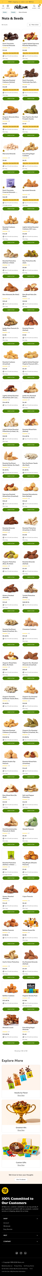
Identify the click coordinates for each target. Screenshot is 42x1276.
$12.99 (25, 87)
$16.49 (5, 501)
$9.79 (24, 160)
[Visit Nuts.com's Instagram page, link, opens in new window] (21, 1253)
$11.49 (25, 568)
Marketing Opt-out (7, 1266)
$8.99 (24, 935)
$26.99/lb (26, 602)
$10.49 (5, 301)
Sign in (8, 8)
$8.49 (24, 836)
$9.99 (24, 267)
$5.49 (24, 369)
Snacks (13, 12)
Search (34, 8)
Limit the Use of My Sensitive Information (13, 1271)
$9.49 (24, 1034)
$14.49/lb (6, 402)
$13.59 (5, 802)
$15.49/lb (6, 1000)
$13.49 (5, 602)
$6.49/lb (6, 470)
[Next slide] (39, 2)
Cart (39, 7)
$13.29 (5, 50)
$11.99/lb (26, 737)
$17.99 (5, 869)
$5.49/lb (26, 470)
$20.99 (25, 197)
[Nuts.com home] (21, 7)
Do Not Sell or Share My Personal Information (15, 1268)
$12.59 (5, 267)
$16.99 (5, 436)
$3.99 (4, 335)
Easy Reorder (7, 1229)
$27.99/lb (6, 568)
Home (5, 12)
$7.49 (24, 124)
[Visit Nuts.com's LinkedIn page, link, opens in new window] (25, 1253)
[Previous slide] (2, 2)
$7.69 (24, 335)
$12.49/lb (6, 1034)
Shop (3, 8)
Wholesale (6, 1226)
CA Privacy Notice (29, 1266)
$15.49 (25, 501)
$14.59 (25, 802)
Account (6, 1223)
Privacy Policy (18, 1266)
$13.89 (25, 50)
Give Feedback (21, 1179)
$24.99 (5, 197)
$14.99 (5, 87)
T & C (31, 1268)
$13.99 (25, 535)
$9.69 (4, 160)
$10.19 (5, 535)
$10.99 (25, 301)
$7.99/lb (5, 935)
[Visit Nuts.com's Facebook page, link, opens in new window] (16, 1253)
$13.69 (5, 124)
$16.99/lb (6, 737)
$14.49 (5, 234)
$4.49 (24, 402)
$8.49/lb (6, 703)
